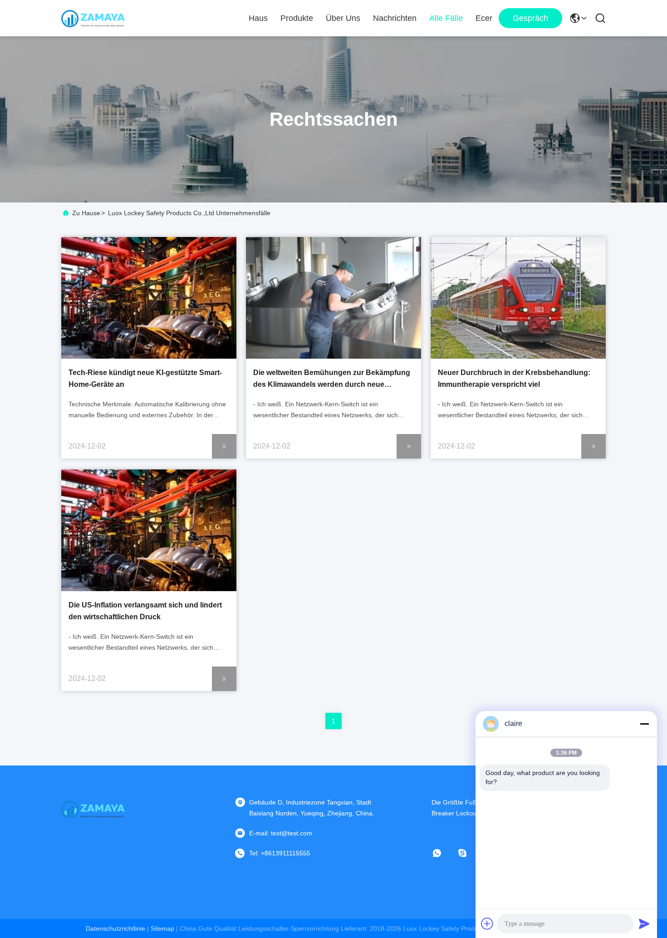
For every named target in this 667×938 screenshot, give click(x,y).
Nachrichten (395, 18)
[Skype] (469, 853)
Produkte (296, 18)
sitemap (162, 928)
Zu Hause (86, 213)
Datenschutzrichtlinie (115, 928)
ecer (484, 18)
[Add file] (487, 923)
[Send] (644, 923)
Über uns (343, 18)
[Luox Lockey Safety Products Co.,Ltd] (93, 18)
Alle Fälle (446, 18)
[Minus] (644, 723)
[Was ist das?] (443, 853)
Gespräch (530, 18)
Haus (258, 18)
